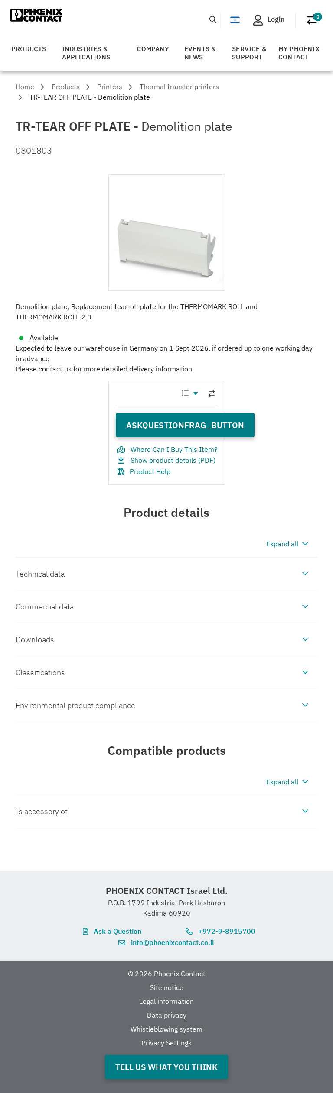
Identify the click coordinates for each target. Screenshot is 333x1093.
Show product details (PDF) (173, 460)
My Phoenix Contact (299, 53)
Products (28, 49)
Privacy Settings (166, 1042)
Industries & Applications (86, 53)
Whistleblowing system (166, 1029)
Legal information (166, 1001)
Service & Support (249, 53)
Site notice (166, 987)
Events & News (200, 53)
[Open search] (213, 19)
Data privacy (166, 1015)
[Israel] (235, 20)
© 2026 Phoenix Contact (167, 973)
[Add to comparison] (212, 393)
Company (152, 49)
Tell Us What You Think (166, 1066)
